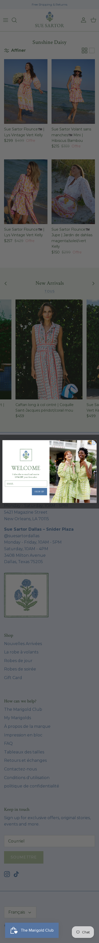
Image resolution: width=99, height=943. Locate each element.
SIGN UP (39, 491)
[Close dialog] (93, 443)
